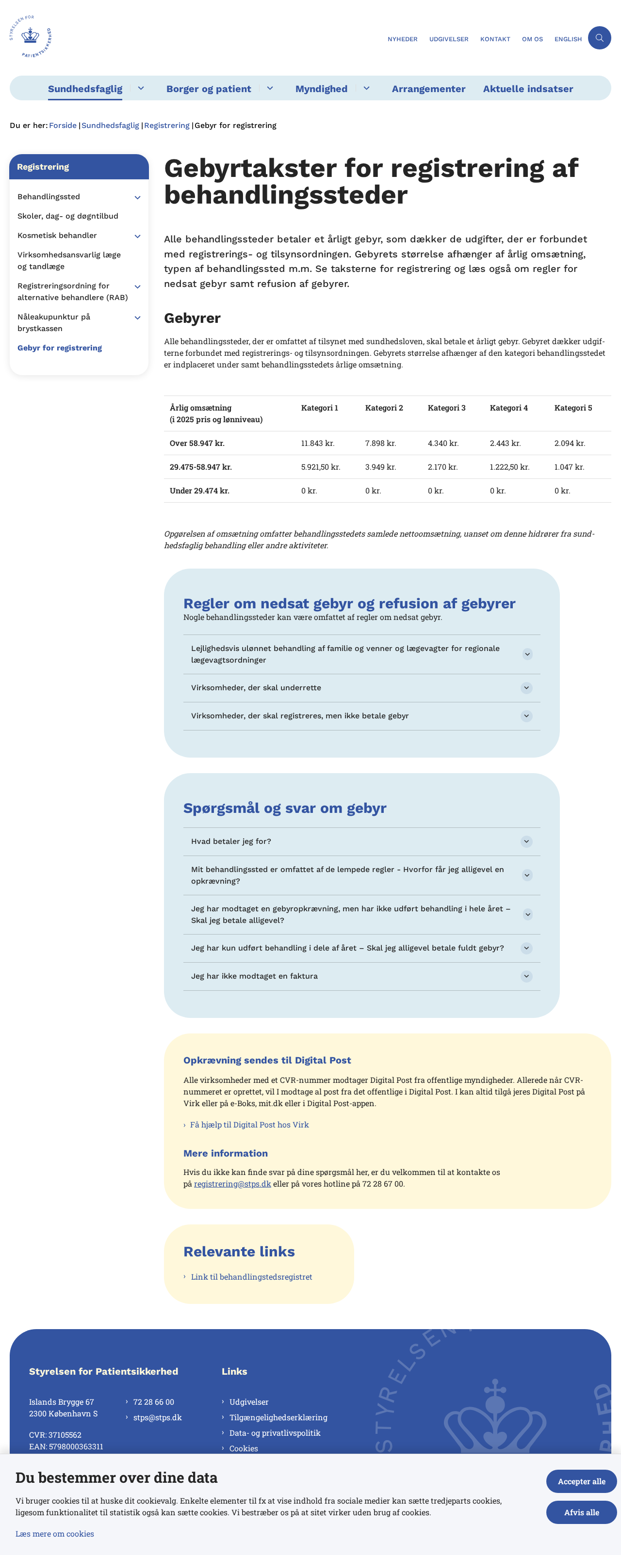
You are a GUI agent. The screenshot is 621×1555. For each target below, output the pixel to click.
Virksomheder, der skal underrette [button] (256, 687)
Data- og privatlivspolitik (275, 1433)
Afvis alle (581, 1512)
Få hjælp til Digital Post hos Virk (249, 1124)
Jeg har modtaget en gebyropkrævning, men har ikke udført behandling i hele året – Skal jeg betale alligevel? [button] (351, 914)
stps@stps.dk (157, 1417)
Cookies (243, 1448)
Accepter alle (581, 1481)
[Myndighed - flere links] (365, 88)
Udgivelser (249, 1401)
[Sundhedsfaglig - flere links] (139, 88)
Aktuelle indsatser (528, 89)
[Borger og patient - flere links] (268, 88)
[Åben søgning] (599, 37)
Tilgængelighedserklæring (278, 1417)
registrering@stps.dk (232, 1183)
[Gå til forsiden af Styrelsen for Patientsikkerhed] (196, 38)
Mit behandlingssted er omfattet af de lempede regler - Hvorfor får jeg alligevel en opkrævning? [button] (347, 875)
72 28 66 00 (153, 1401)
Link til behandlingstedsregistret (251, 1276)
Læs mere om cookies (55, 1533)
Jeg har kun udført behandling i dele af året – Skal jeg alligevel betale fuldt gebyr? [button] (347, 947)
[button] (135, 197)
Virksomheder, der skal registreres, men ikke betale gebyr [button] (300, 715)
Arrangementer (429, 89)
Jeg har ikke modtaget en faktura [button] (254, 976)
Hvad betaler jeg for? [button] (231, 841)
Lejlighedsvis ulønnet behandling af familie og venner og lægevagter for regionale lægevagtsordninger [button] (345, 654)
